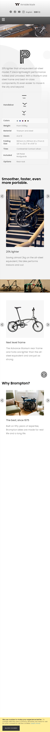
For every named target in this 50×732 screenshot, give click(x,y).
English (29, 12)
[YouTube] (19, 12)
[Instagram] (23, 12)
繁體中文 (37, 12)
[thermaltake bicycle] (25, 4)
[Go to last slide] (2, 196)
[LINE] (10, 12)
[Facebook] (15, 12)
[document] (25, 725)
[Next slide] (48, 196)
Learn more (35, 723)
